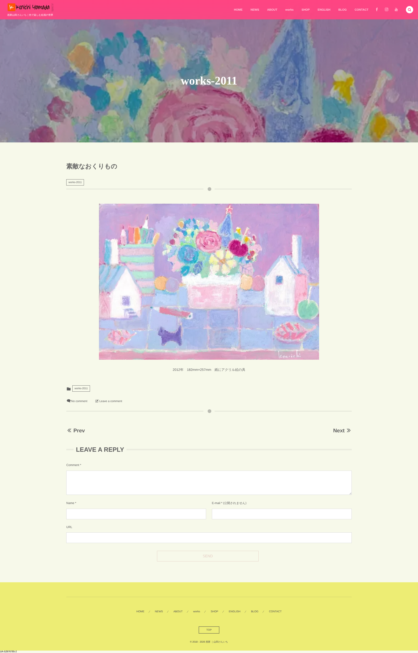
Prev (79, 431)
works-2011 (75, 182)
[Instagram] (386, 9)
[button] (409, 9)
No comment (79, 401)
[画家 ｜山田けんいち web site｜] (30, 7)
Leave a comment (110, 401)
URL (69, 527)
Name (70, 503)
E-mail (216, 503)
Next (338, 431)
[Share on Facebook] (377, 9)
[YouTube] (396, 9)
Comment (72, 465)
